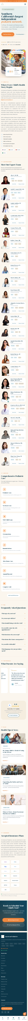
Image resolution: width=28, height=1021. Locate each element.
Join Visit (13, 1019)
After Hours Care (4, 994)
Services (3, 963)
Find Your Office (7, 34)
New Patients (24, 1019)
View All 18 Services (14, 595)
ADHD (2, 991)
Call (2, 1019)
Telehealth (3, 989)
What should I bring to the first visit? (12, 623)
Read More (5, 760)
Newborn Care (4, 981)
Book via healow (21, 348)
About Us (3, 955)
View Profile (14, 210)
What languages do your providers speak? (12, 650)
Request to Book (21, 210)
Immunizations (4, 984)
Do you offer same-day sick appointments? (9, 629)
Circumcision (4, 996)
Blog (2, 968)
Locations (3, 960)
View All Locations (7, 1008)
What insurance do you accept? (11, 634)
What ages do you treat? (9, 613)
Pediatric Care (4, 979)
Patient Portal (5, 948)
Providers (3, 958)
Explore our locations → (7, 99)
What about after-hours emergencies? (13, 639)
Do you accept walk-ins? (9, 618)
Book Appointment (14, 920)
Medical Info (3, 973)
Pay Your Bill (4, 950)
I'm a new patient (20, 34)
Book (8, 1019)
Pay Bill (19, 1019)
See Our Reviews (14, 715)
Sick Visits (3, 986)
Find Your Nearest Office (14, 925)
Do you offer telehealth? (8, 644)
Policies (2, 970)
